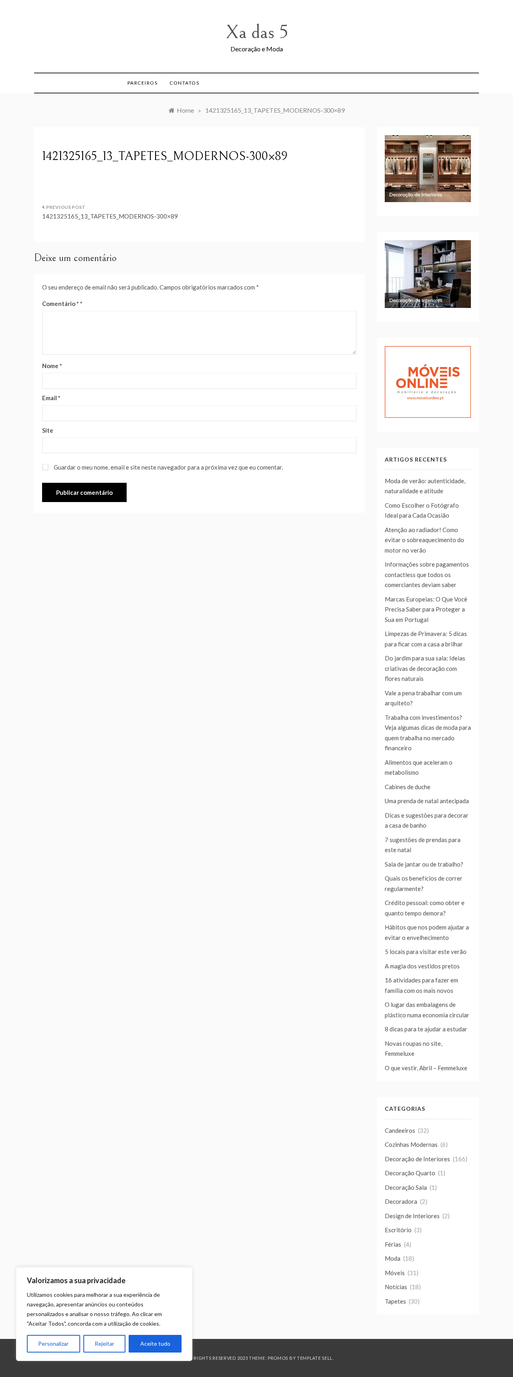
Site (47, 430)
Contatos (184, 83)
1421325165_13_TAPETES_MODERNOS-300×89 (110, 216)
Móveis (395, 1272)
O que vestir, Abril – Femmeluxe (426, 1067)
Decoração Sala (406, 1187)
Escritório (398, 1229)
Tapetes (395, 1301)
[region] (104, 1314)
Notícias (396, 1286)
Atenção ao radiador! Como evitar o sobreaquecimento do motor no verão (424, 540)
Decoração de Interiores (417, 1158)
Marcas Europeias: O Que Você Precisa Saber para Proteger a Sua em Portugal (426, 609)
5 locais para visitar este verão (426, 951)
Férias (393, 1244)
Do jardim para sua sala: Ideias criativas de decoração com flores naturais (425, 668)
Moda (392, 1258)
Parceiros (142, 83)
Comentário (60, 303)
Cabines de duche (407, 786)
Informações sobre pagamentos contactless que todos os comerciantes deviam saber (427, 574)
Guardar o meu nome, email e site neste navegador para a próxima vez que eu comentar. (168, 467)
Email (51, 397)
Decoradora (401, 1201)
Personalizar (53, 1343)
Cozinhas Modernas (411, 1144)
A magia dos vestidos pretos (422, 966)
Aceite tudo (155, 1343)
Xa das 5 (256, 32)
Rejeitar (104, 1343)
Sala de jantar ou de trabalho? (424, 864)
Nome (52, 365)
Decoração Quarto (410, 1173)
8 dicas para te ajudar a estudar (426, 1029)
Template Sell (315, 1358)
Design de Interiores (412, 1215)
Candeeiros (400, 1130)
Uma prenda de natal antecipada (427, 800)
